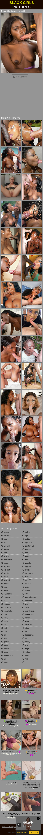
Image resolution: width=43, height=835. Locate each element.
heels (5, 652)
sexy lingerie (29, 611)
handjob (7, 649)
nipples (27, 566)
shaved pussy (30, 614)
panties (27, 584)
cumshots (7, 611)
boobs (6, 584)
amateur (7, 536)
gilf (4, 635)
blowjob (6, 580)
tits (25, 638)
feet (5, 628)
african (6, 532)
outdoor (27, 577)
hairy (5, 645)
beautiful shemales (11, 560)
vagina (27, 649)
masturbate (29, 546)
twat (26, 645)
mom (26, 560)
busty (5, 590)
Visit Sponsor (21, 77)
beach (6, 556)
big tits (6, 573)
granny (6, 642)
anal (5, 539)
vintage (27, 652)
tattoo (26, 628)
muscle (27, 563)
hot (4, 659)
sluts (26, 621)
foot (5, 632)
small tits (28, 625)
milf (26, 553)
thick (26, 632)
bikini (5, 577)
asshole (6, 546)
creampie (7, 608)
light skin (28, 542)
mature (27, 549)
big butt (6, 570)
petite (26, 587)
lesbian (27, 539)
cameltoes (7, 594)
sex (26, 604)
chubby (6, 597)
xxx (26, 662)
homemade (8, 655)
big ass (6, 566)
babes (6, 549)
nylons (27, 570)
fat (4, 625)
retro (26, 594)
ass (5, 542)
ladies (27, 532)
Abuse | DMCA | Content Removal (14, 827)
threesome (29, 635)
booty (5, 587)
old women (29, 573)
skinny (27, 618)
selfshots (28, 601)
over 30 (27, 580)
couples (6, 604)
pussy (27, 590)
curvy (5, 618)
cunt (5, 614)
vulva (26, 655)
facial (5, 621)
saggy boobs (30, 597)
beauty (6, 563)
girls (5, 638)
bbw (5, 553)
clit (4, 601)
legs (26, 536)
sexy (26, 608)
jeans (5, 662)
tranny (27, 642)
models (27, 556)
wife (26, 659)
